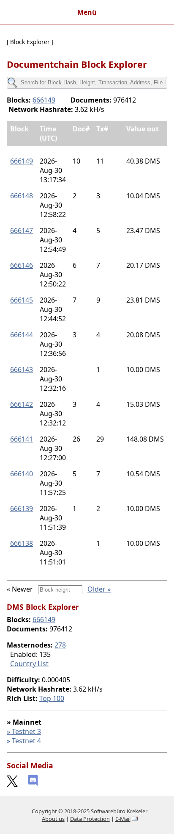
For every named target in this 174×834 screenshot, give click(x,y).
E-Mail (122, 819)
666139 (21, 508)
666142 (21, 404)
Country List (29, 663)
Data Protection (90, 819)
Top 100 (51, 698)
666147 (21, 230)
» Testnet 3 (24, 731)
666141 (21, 439)
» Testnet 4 (24, 740)
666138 (21, 543)
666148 (21, 195)
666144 (21, 334)
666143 (21, 369)
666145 (21, 300)
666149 (44, 100)
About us (53, 819)
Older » (99, 589)
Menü (87, 12)
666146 (21, 265)
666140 (21, 473)
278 (60, 645)
